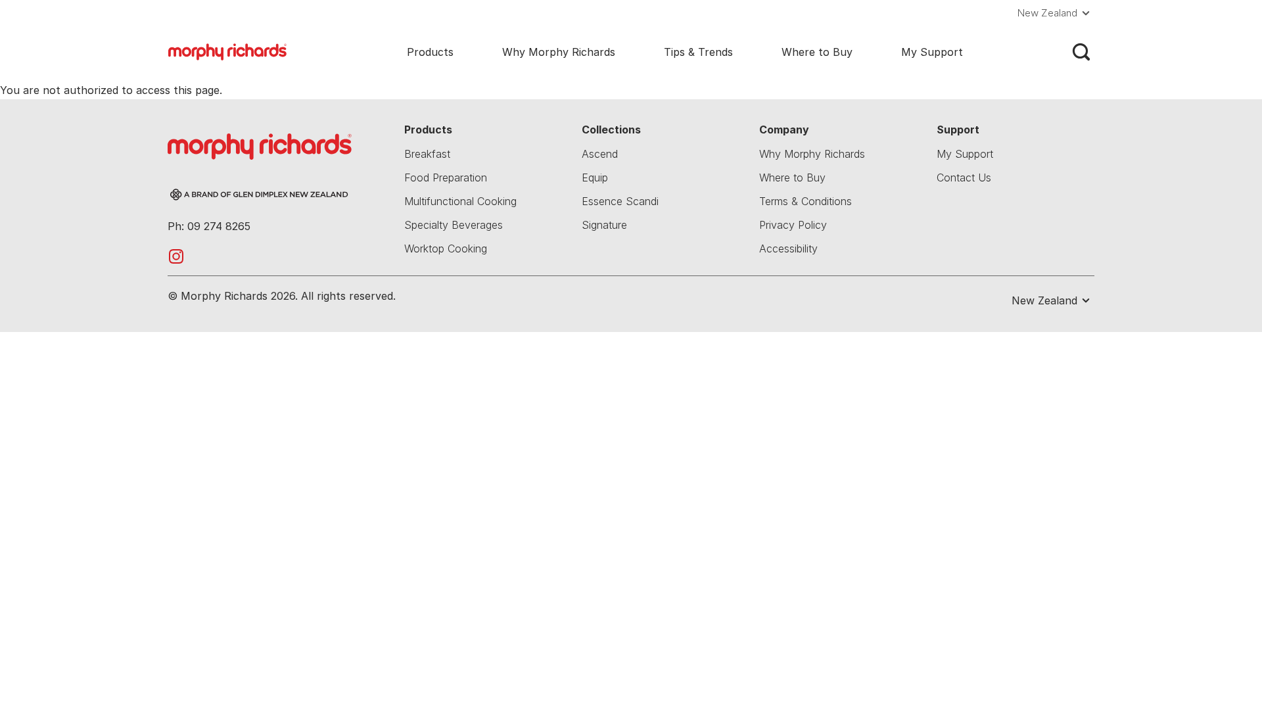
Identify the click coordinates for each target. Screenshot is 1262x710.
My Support (932, 52)
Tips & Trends (698, 52)
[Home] (227, 50)
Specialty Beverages (453, 224)
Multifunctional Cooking (460, 201)
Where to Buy (817, 52)
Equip (595, 177)
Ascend (600, 153)
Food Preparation (445, 177)
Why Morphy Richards (558, 52)
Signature (604, 224)
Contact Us (964, 177)
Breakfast (427, 153)
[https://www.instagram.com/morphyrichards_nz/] (176, 255)
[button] (1055, 13)
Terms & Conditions (805, 201)
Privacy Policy (793, 224)
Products (430, 52)
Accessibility (788, 248)
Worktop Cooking (445, 248)
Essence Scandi (620, 201)
